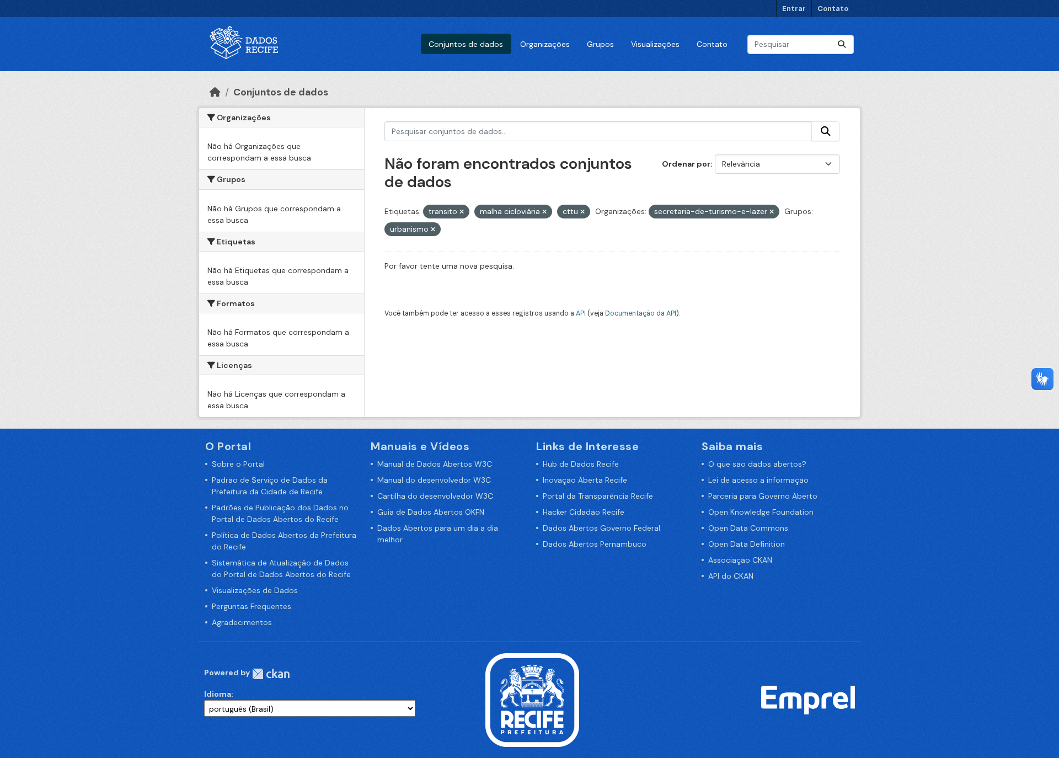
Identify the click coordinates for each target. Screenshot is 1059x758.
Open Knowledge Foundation (761, 512)
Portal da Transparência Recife (598, 496)
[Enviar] (842, 44)
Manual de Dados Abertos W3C (434, 464)
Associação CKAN (740, 560)
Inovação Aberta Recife (585, 480)
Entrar (794, 8)
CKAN (271, 674)
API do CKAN (730, 576)
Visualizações (655, 44)
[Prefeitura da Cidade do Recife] (532, 699)
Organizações (545, 44)
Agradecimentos (242, 622)
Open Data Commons (748, 528)
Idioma (217, 694)
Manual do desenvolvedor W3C (434, 480)
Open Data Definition (746, 544)
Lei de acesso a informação (758, 480)
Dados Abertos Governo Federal (601, 528)
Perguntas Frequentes (251, 606)
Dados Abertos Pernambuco (594, 544)
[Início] (215, 92)
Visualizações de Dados (255, 590)
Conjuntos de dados (466, 44)
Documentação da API (640, 313)
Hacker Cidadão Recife (583, 512)
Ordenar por (686, 164)
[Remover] (461, 212)
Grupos (600, 44)
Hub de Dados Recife (581, 464)
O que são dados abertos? (757, 464)
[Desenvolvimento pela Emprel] (808, 699)
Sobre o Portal (238, 464)
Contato (832, 8)
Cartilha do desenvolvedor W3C (435, 496)
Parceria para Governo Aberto (762, 496)
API (581, 313)
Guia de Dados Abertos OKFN (430, 512)
